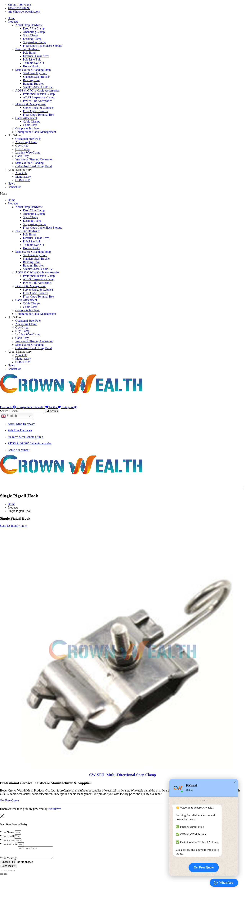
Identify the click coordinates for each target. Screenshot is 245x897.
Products (13, 21)
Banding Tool (31, 80)
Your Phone (7, 840)
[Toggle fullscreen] (9, 870)
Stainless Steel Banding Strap (33, 69)
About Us (21, 173)
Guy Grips (21, 145)
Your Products (9, 844)
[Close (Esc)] (1, 870)
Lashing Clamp (32, 38)
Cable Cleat (30, 125)
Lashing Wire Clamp (27, 152)
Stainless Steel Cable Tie (38, 87)
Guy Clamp (22, 149)
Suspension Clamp (34, 42)
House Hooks (31, 66)
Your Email (7, 836)
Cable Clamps (31, 121)
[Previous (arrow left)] (1, 874)
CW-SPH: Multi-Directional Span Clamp (122, 775)
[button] (122, 193)
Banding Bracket (33, 83)
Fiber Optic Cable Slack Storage (42, 45)
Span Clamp (30, 35)
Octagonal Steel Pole (28, 138)
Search (4, 410)
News (11, 183)
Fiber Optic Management (30, 104)
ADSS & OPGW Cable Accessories (37, 90)
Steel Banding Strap (35, 73)
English (11, 415)
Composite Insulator (27, 128)
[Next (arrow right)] (5, 874)
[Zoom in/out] (13, 870)
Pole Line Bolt (32, 59)
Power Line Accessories (37, 100)
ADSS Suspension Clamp (38, 97)
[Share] (5, 870)
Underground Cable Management (35, 131)
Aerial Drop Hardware (29, 25)
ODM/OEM (22, 180)
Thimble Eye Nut (33, 63)
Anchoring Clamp (34, 32)
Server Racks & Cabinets (38, 107)
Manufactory (23, 176)
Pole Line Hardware (27, 49)
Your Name (7, 832)
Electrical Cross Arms (36, 56)
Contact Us (14, 187)
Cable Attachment (26, 118)
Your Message (9, 858)
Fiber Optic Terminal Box (38, 114)
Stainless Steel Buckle (36, 76)
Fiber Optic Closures (35, 111)
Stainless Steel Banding (29, 162)
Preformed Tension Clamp (39, 94)
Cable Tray (22, 156)
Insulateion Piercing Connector (34, 159)
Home (11, 18)
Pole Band (29, 52)
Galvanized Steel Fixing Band (33, 166)
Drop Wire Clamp (34, 28)
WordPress (54, 808)
